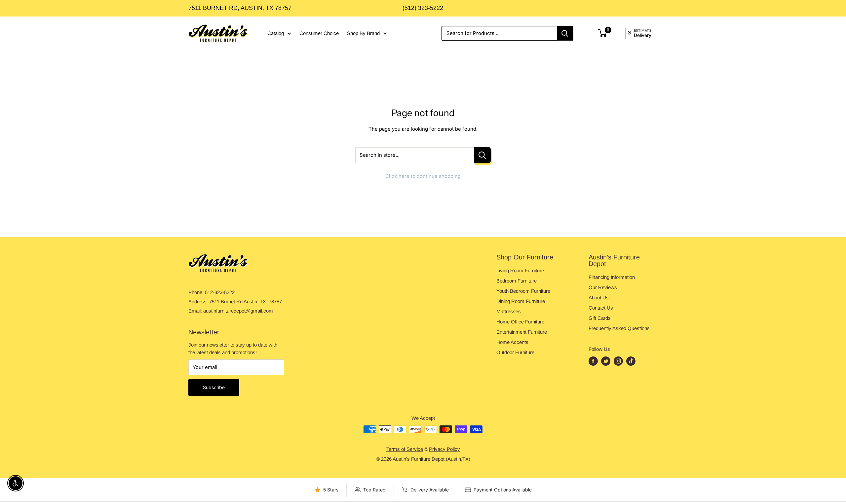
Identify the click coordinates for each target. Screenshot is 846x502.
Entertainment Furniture (521, 332)
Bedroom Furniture (516, 281)
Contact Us (601, 308)
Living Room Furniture (520, 270)
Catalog (275, 33)
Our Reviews (603, 287)
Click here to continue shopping (423, 176)
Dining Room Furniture (520, 301)
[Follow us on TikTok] (630, 361)
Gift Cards (600, 318)
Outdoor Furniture (515, 352)
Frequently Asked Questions (619, 328)
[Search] (565, 33)
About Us (599, 297)
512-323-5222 (220, 292)
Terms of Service (404, 449)
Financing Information (612, 277)
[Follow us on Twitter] (605, 361)
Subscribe (214, 387)
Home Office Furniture (520, 321)
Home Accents (512, 342)
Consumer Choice (319, 33)
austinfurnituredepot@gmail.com (238, 311)
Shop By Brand (363, 33)
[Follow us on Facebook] (593, 361)
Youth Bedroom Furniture (523, 291)
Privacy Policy (444, 449)
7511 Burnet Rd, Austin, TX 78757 (239, 8)
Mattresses (508, 311)
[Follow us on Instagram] (618, 361)
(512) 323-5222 (423, 8)
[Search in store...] (482, 155)
